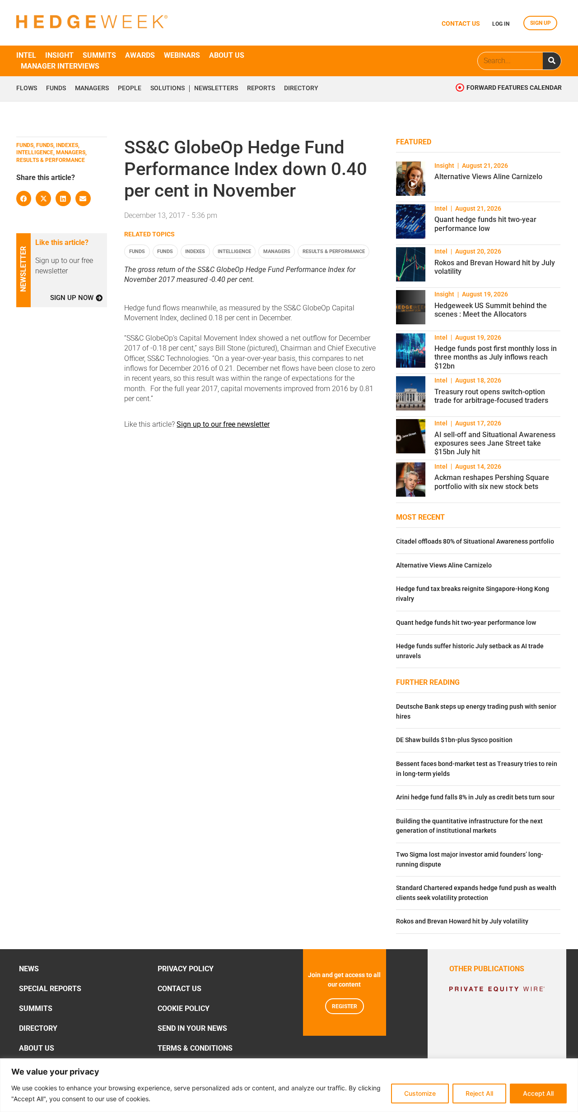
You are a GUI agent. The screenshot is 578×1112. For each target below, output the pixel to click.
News (29, 968)
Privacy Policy (186, 968)
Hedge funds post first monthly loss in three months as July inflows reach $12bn (495, 357)
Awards (140, 55)
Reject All (479, 1093)
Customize (420, 1093)
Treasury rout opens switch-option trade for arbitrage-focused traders (491, 396)
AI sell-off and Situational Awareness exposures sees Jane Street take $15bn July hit (494, 443)
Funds (56, 88)
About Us (36, 1048)
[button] (24, 198)
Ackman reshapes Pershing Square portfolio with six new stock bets (491, 481)
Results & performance (334, 251)
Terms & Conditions (195, 1048)
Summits (99, 55)
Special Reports (50, 988)
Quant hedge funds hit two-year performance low (485, 223)
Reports (261, 88)
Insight (59, 55)
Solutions (167, 88)
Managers (92, 88)
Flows (26, 88)
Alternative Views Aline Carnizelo (488, 176)
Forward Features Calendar (514, 88)
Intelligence (234, 251)
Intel (26, 55)
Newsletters (216, 88)
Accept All (538, 1093)
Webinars (182, 55)
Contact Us (179, 988)
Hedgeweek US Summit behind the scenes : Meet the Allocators (490, 309)
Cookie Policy (184, 1008)
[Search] (552, 60)
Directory (301, 88)
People (129, 88)
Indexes (195, 251)
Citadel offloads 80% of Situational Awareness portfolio (475, 541)
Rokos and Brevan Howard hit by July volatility (462, 921)
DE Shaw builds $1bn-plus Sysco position (454, 740)
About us (226, 55)
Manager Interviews (60, 66)
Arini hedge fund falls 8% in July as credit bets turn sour (475, 797)
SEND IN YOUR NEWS (192, 1028)
